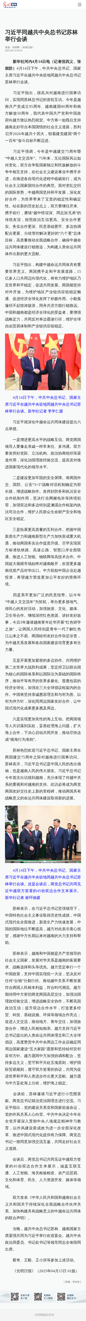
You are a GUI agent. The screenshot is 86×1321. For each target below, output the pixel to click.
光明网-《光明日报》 (23, 47)
